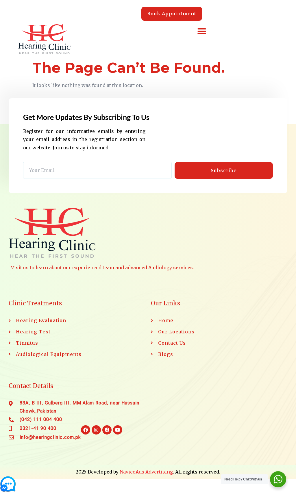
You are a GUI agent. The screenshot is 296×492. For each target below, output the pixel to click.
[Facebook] (85, 430)
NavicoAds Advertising (146, 472)
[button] (202, 31)
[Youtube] (117, 430)
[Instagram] (96, 430)
